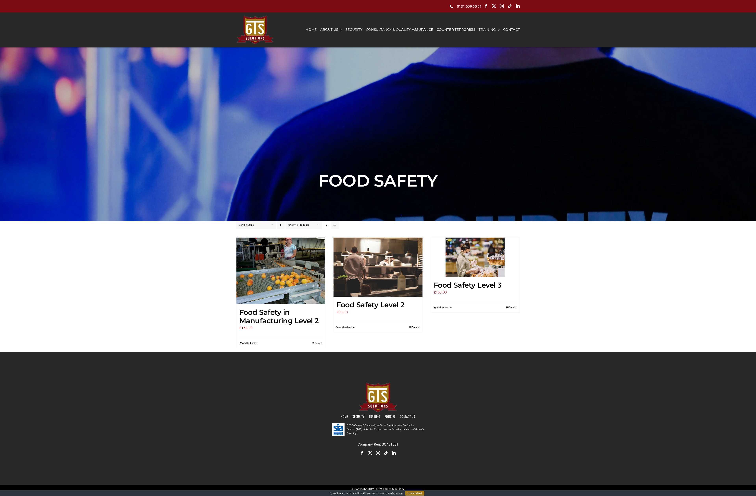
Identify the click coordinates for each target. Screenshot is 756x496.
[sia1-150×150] (338, 425)
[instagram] (502, 6)
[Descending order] (280, 225)
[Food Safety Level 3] (475, 257)
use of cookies (394, 493)
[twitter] (494, 6)
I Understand (415, 493)
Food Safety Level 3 (468, 285)
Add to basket (250, 343)
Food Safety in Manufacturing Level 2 (279, 316)
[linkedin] (518, 6)
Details (318, 343)
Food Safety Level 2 (370, 304)
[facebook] (486, 6)
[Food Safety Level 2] (378, 267)
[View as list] (335, 225)
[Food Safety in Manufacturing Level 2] (280, 271)
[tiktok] (510, 6)
